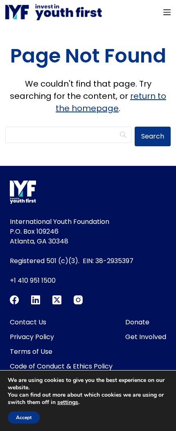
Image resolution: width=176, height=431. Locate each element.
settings (67, 402)
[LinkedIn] (35, 299)
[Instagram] (78, 299)
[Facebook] (14, 299)
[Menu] (167, 12)
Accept (24, 417)
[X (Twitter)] (56, 299)
